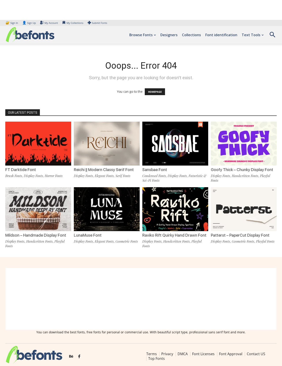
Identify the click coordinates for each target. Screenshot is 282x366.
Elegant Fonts (104, 176)
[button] (272, 36)
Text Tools (251, 34)
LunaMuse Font (88, 235)
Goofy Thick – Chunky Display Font (242, 169)
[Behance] (71, 356)
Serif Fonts (122, 176)
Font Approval (230, 354)
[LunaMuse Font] (107, 209)
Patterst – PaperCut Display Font (240, 235)
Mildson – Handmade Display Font (35, 235)
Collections (191, 34)
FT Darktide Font (20, 169)
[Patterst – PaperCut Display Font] (244, 209)
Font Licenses (203, 354)
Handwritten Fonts (245, 176)
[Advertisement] (141, 299)
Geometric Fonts (126, 241)
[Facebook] (79, 356)
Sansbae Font (154, 169)
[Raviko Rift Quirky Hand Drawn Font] (175, 209)
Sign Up (29, 23)
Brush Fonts (13, 176)
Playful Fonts (265, 241)
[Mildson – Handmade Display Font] (38, 209)
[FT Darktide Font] (38, 144)
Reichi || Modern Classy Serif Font (104, 169)
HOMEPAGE (155, 91)
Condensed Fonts (154, 176)
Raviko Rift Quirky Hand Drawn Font (174, 235)
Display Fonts (33, 176)
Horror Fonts (54, 176)
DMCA (183, 354)
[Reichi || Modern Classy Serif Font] (107, 144)
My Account (51, 23)
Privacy (167, 354)
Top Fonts (156, 358)
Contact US (256, 354)
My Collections (75, 23)
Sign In (12, 23)
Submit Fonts (99, 23)
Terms (151, 354)
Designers (169, 34)
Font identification (221, 34)
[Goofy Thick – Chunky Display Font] (244, 144)
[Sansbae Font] (175, 144)
